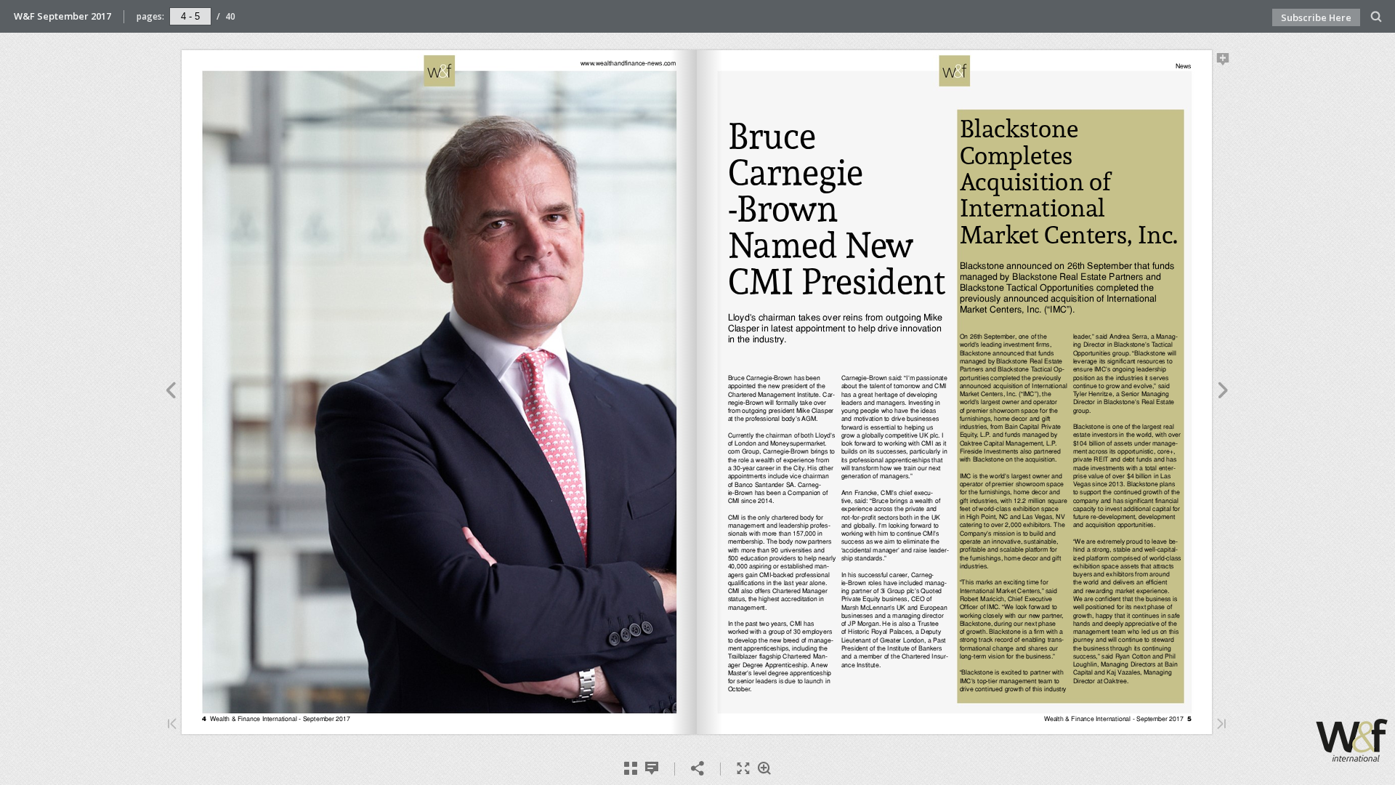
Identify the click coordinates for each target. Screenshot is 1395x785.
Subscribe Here (1316, 17)
